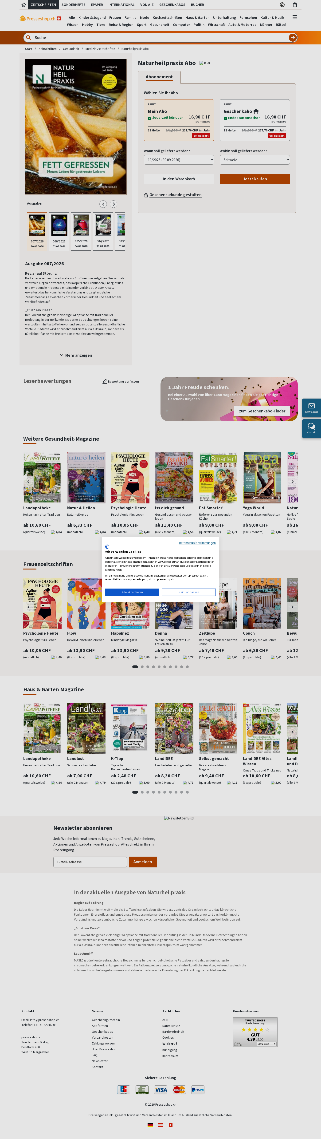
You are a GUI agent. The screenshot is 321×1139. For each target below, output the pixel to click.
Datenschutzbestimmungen (197, 543)
